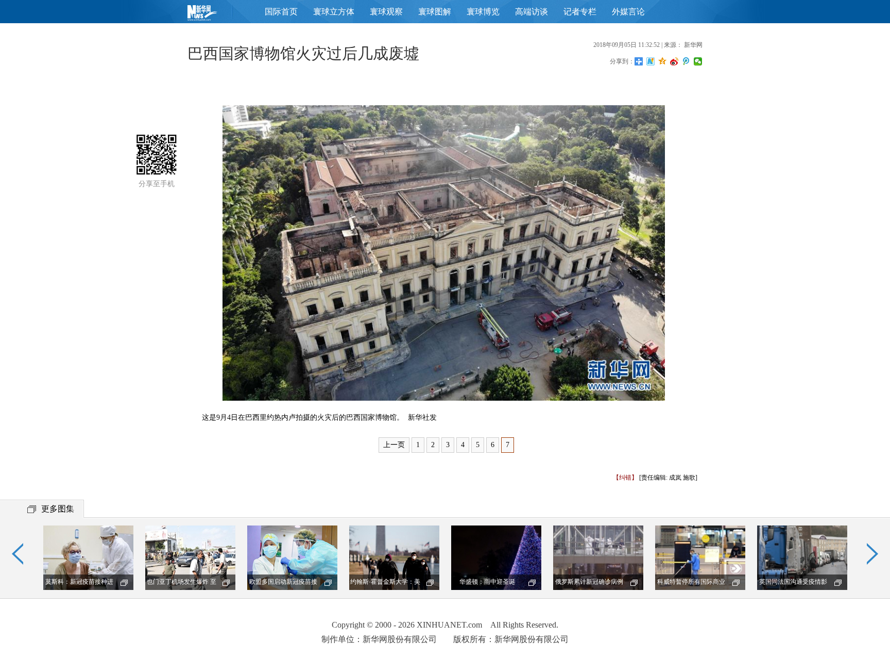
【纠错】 (625, 477)
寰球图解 (434, 11)
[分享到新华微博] (650, 61)
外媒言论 (628, 11)
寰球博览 (483, 11)
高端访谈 (531, 11)
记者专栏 (579, 11)
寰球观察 (386, 11)
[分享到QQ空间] (662, 61)
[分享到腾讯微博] (686, 61)
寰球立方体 (333, 11)
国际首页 (281, 11)
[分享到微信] (698, 61)
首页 (218, 15)
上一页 (394, 445)
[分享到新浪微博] (674, 61)
